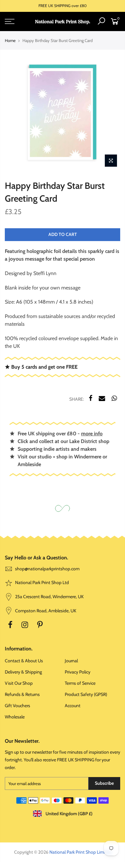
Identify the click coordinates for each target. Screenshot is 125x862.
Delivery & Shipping (23, 672)
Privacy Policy (77, 672)
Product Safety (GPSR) (86, 694)
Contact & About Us (24, 661)
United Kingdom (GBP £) (69, 813)
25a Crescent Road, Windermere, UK (49, 596)
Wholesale (15, 717)
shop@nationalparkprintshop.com (47, 569)
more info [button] (92, 434)
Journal (71, 661)
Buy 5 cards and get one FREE (44, 367)
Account (72, 705)
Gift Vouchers (17, 705)
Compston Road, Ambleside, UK (45, 611)
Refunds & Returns (22, 694)
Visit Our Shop (19, 683)
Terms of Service (80, 683)
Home (10, 40)
